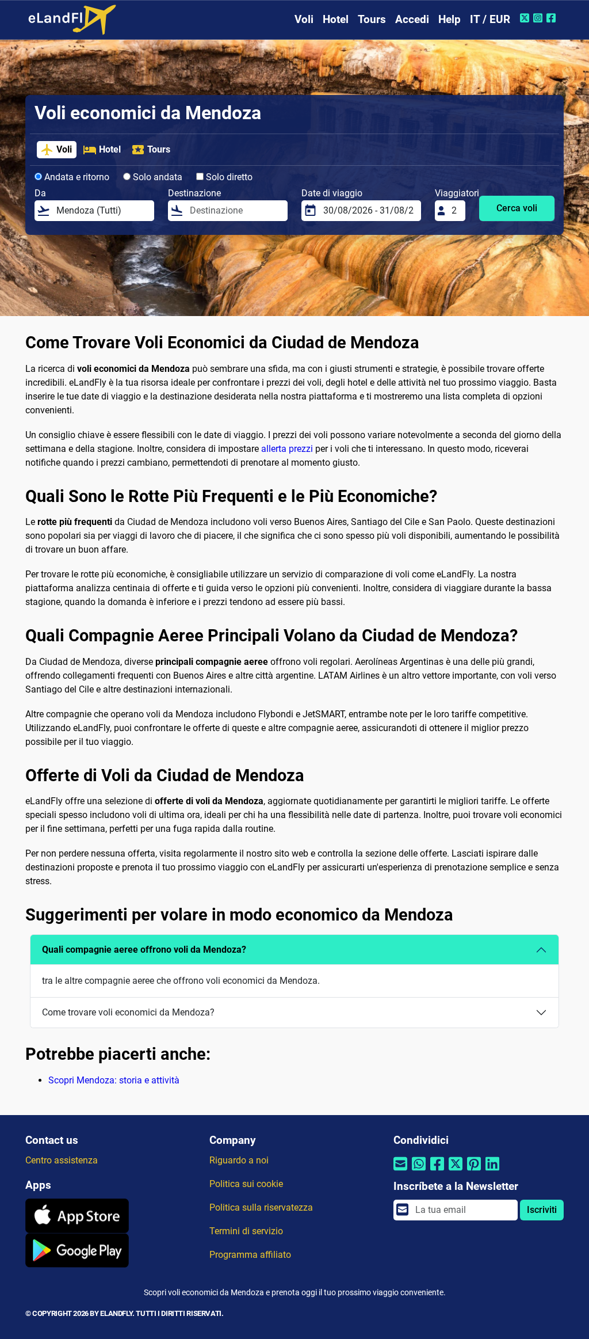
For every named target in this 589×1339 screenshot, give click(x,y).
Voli (303, 19)
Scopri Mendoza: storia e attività (113, 1080)
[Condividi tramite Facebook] (437, 1171)
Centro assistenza (61, 1160)
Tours (372, 19)
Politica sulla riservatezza (261, 1207)
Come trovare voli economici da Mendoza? (128, 1012)
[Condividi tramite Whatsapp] (419, 1171)
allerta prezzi (287, 448)
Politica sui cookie (246, 1183)
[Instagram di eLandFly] (539, 18)
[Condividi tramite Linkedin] (492, 1171)
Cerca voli (516, 208)
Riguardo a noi (239, 1160)
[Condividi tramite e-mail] (400, 1171)
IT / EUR (490, 19)
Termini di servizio (246, 1231)
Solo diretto (228, 177)
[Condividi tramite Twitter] (455, 1171)
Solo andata (156, 177)
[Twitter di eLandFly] (526, 18)
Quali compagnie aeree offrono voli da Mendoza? (144, 949)
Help (449, 19)
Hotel (336, 19)
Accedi (412, 19)
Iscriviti (542, 1209)
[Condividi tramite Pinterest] (474, 1171)
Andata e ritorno (75, 177)
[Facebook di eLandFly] (552, 18)
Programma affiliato (250, 1254)
